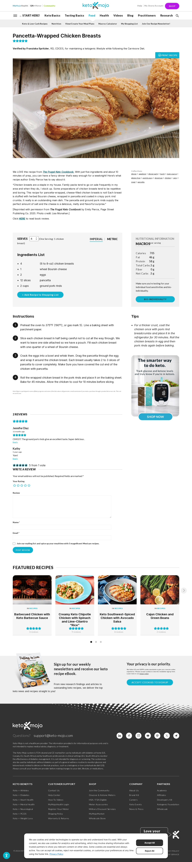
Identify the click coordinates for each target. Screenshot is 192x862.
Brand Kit (134, 795)
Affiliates (161, 795)
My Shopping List (129, 23)
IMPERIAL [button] (96, 239)
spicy (175, 178)
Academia (161, 790)
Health (20, 5)
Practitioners (147, 15)
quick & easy (147, 178)
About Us (134, 790)
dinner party (153, 174)
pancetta (141, 182)
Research (166, 15)
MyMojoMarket (97, 813)
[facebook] (129, 736)
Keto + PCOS (19, 813)
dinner (134, 174)
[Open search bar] (177, 16)
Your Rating (18, 481)
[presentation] (184, 591)
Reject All (149, 851)
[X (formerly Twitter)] (167, 736)
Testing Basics (74, 15)
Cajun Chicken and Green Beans (160, 616)
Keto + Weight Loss (23, 818)
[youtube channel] (148, 736)
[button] (177, 16)
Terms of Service (170, 854)
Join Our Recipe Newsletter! (156, 23)
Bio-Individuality (155, 299)
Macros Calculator (107, 23)
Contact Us (54, 790)
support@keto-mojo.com (53, 735)
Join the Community (99, 790)
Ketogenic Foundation (168, 804)
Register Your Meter (58, 809)
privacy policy (144, 674)
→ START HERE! (29, 15)
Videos (118, 15)
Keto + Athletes (21, 790)
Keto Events (135, 804)
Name (16, 522)
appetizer (142, 174)
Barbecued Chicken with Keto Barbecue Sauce (32, 616)
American (159, 178)
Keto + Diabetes (21, 795)
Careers (133, 799)
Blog (130, 15)
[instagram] (138, 736)
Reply (15, 442)
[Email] (176, 736)
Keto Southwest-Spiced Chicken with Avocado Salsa (117, 617)
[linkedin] (120, 736)
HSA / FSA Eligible (98, 799)
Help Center (54, 795)
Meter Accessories (98, 804)
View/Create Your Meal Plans (79, 23)
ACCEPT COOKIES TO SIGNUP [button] (150, 682)
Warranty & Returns (58, 818)
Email (16, 533)
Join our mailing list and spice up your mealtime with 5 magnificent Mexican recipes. (57, 543)
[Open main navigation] (15, 15)
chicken (168, 178)
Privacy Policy (171, 851)
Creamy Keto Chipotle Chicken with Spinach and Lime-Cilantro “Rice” (75, 619)
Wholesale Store (97, 818)
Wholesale (162, 809)
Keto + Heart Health (23, 799)
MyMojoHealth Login (58, 804)
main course (172, 174)
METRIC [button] (112, 239)
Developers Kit (164, 799)
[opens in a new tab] (155, 385)
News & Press (136, 809)
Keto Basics (52, 15)
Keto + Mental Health (24, 804)
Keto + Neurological (23, 809)
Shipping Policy (55, 813)
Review (16, 493)
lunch (162, 174)
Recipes (33, 608)
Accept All (149, 842)
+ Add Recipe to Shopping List (40, 294)
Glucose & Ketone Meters (102, 795)
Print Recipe (169, 55)
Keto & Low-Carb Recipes (35, 23)
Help (139, 5)
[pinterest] (157, 736)
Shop (172, 6)
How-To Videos (55, 799)
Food (92, 15)
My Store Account (154, 5)
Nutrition (56, 23)
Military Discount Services (102, 809)
